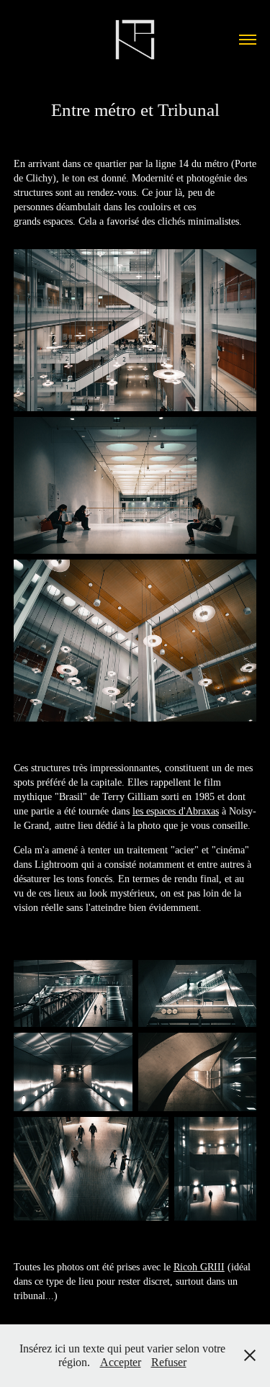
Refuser (168, 1362)
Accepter (120, 1362)
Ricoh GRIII (199, 1267)
